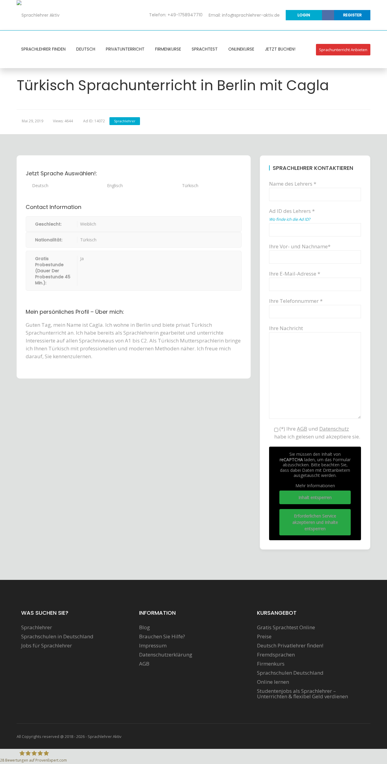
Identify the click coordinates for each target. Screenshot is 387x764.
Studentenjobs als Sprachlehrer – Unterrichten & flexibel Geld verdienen (302, 693)
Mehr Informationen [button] (315, 485)
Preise (264, 636)
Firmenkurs (271, 663)
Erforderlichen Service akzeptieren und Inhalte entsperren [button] (315, 522)
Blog (144, 627)
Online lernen (273, 682)
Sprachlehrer (124, 121)
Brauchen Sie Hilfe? (162, 636)
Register (352, 15)
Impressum (153, 645)
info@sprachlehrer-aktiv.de (251, 15)
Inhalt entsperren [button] (315, 497)
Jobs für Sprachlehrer (46, 645)
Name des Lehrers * (292, 183)
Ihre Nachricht (286, 328)
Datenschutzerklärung (165, 654)
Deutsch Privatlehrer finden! (290, 645)
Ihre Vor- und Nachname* (299, 246)
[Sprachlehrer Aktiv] (38, 15)
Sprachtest (205, 49)
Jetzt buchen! (280, 49)
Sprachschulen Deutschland (290, 673)
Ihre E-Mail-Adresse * (294, 273)
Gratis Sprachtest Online (286, 627)
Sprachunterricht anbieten (343, 49)
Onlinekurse (241, 49)
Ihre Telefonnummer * (296, 300)
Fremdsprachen (276, 654)
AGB (144, 663)
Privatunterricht (125, 49)
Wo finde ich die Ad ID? (289, 219)
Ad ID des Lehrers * (292, 214)
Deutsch (85, 49)
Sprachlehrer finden (43, 49)
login (304, 15)
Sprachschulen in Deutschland (57, 636)
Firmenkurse (168, 49)
